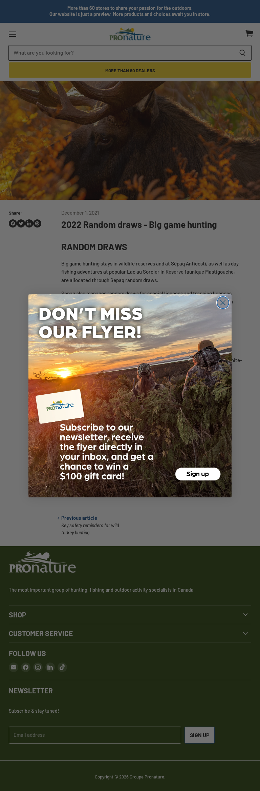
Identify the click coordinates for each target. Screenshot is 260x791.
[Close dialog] (223, 303)
